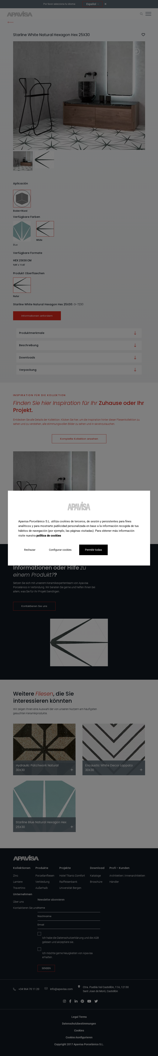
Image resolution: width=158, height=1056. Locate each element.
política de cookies (48, 535)
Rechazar (29, 549)
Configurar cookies (60, 549)
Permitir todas (93, 549)
